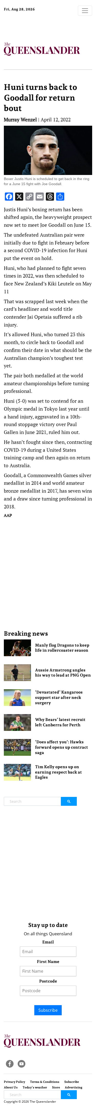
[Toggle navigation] (85, 11)
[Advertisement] (48, 573)
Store (56, 1087)
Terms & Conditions (44, 1082)
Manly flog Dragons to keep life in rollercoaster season (62, 648)
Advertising (73, 1087)
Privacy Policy (14, 1082)
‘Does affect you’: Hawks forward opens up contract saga (61, 747)
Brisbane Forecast (36, 26)
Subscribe (48, 1010)
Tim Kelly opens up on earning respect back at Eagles (58, 772)
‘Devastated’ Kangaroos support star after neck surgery (59, 697)
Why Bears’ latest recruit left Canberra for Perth (60, 722)
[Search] (69, 801)
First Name (48, 961)
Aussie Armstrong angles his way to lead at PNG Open (63, 673)
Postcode (48, 981)
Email (48, 942)
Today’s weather (35, 1087)
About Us (11, 1087)
